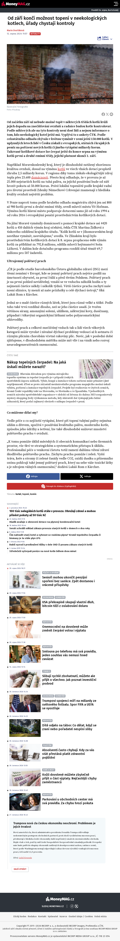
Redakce (32, 916)
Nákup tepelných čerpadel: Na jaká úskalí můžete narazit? (36, 364)
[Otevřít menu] (115, 4)
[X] (107, 114)
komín (33, 494)
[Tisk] (111, 114)
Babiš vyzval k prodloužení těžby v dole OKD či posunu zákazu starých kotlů (50, 544)
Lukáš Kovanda (25, 857)
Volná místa (100, 916)
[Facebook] (103, 114)
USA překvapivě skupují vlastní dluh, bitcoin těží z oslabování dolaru (68, 604)
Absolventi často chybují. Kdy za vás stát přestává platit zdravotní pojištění (68, 753)
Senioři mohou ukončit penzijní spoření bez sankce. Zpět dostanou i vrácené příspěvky (68, 581)
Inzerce (63, 916)
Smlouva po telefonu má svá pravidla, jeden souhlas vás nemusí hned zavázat (69, 655)
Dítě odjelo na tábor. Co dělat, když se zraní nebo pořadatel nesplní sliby (69, 727)
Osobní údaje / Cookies (81, 916)
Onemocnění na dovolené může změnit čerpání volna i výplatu (65, 628)
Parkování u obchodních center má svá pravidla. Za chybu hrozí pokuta (67, 801)
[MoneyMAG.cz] (16, 4)
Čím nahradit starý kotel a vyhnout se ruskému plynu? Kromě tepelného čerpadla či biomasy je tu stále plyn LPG (55, 537)
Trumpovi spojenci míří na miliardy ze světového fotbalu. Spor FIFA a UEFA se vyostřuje (69, 704)
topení (25, 494)
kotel (18, 494)
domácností (39, 178)
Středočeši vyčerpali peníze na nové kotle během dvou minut (42, 551)
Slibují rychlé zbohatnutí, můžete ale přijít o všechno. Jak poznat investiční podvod (69, 679)
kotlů (61, 169)
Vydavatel (53, 916)
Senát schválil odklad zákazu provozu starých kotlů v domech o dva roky (49, 528)
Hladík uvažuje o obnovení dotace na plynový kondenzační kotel (44, 522)
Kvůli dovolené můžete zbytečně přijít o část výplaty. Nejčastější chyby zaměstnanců (69, 778)
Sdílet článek (105, 38)
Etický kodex (19, 916)
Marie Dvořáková (15, 30)
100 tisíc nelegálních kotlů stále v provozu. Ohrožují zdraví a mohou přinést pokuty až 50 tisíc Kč (52, 513)
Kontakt (42, 916)
